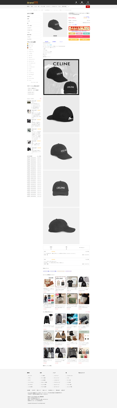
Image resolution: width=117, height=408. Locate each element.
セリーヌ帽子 (74, 24)
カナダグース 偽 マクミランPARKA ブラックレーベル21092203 (48, 360)
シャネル (30, 53)
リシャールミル (30, 382)
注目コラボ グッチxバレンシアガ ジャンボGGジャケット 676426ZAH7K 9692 (60, 343)
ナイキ (30, 47)
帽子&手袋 (64, 6)
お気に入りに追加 (74, 39)
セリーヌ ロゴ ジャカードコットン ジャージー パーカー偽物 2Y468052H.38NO (84, 289)
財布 (32, 6)
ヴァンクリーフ (31, 59)
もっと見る (39, 156)
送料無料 (72, 33)
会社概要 (28, 390)
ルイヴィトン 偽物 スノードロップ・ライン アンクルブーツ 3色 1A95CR (72, 343)
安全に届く (86, 33)
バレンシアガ (31, 78)
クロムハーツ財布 (44, 382)
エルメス (30, 57)
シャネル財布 (43, 380)
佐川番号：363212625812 (31, 196)
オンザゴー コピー (31, 92)
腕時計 (28, 6)
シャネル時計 (30, 386)
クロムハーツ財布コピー (32, 88)
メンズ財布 (43, 375)
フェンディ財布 (43, 384)
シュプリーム (31, 72)
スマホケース (54, 6)
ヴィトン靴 (69, 380)
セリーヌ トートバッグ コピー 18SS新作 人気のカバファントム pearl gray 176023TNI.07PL (84, 306)
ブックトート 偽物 (53, 271)
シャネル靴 (69, 382)
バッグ (35, 6)
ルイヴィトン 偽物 (46, 271)
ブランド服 (43, 6)
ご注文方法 (33, 390)
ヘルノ (30, 80)
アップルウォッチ (32, 63)
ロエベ (30, 70)
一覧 (40, 98)
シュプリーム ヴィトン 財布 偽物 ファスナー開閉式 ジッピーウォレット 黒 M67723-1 (84, 326)
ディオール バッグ (57, 382)
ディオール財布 (43, 386)
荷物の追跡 (58, 390)
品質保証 (79, 33)
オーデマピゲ (31, 74)
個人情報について (51, 390)
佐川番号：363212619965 (31, 194)
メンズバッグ (56, 375)
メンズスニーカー (70, 375)
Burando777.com (36, 403)
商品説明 (46, 41)
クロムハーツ (31, 51)
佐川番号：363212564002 (31, 192)
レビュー (61, 41)
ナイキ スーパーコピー (61, 271)
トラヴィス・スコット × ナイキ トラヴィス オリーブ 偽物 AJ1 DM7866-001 (72, 326)
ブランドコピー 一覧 (34, 82)
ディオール (31, 49)
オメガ (30, 76)
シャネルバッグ (56, 380)
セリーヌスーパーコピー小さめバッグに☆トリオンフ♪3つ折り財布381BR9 (72, 306)
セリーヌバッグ (56, 386)
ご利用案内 (54, 41)
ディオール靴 (69, 384)
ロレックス (30, 375)
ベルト (59, 6)
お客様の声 (63, 390)
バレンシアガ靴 (69, 386)
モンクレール (31, 61)
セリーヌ (30, 55)
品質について (39, 390)
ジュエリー (48, 6)
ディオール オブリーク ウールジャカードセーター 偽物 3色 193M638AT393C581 (60, 326)
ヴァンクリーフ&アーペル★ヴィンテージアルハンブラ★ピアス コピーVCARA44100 (84, 343)
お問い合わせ (84, 39)
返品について (45, 390)
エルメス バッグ (56, 384)
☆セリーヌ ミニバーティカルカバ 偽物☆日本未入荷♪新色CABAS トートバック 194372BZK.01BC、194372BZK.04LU (60, 290)
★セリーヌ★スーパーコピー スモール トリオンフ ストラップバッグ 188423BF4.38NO (48, 306)
